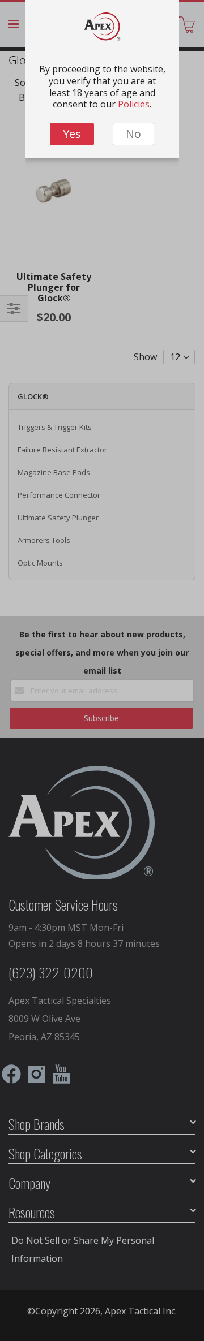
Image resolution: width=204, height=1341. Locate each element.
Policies (134, 104)
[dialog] (102, 670)
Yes (72, 133)
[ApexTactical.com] (102, 29)
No (133, 133)
